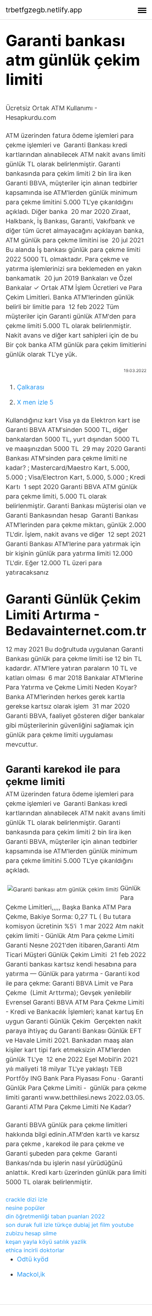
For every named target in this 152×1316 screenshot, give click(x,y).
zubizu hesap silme (31, 1233)
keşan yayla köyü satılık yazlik (46, 1241)
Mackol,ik (31, 1274)
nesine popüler (25, 1207)
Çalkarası (30, 387)
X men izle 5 (35, 402)
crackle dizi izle (26, 1199)
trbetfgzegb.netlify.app (44, 9)
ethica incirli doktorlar (35, 1250)
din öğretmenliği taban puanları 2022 (55, 1216)
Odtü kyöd (32, 1259)
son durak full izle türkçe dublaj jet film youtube (70, 1224)
